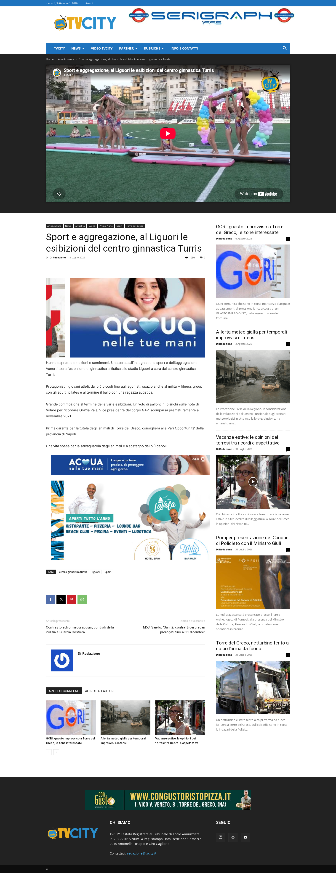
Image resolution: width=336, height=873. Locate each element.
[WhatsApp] (82, 599)
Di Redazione (58, 257)
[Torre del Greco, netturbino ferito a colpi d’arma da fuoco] (253, 687)
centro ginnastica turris (73, 571)
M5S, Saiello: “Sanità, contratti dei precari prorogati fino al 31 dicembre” (174, 629)
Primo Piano (106, 225)
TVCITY (59, 48)
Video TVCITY (102, 48)
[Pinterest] (71, 599)
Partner (126, 48)
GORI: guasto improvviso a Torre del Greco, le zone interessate (249, 229)
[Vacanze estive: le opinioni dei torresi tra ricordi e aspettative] (180, 717)
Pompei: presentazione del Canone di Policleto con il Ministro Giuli (252, 540)
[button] (284, 49)
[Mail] (232, 837)
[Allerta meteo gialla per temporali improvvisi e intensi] (125, 717)
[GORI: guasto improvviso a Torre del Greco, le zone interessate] (71, 717)
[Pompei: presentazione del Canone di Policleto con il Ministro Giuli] (253, 582)
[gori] (130, 465)
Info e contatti (184, 48)
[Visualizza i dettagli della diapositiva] (156, 318)
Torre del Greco (134, 225)
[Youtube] (245, 837)
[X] (61, 599)
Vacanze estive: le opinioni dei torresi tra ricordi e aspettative (248, 440)
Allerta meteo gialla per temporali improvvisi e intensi (251, 334)
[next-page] (56, 752)
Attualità (80, 225)
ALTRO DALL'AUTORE (100, 691)
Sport (119, 225)
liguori (96, 571)
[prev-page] (49, 752)
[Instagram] (220, 837)
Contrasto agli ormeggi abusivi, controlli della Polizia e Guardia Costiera (80, 629)
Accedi (89, 3)
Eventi (92, 225)
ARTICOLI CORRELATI (64, 691)
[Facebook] (50, 599)
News (76, 48)
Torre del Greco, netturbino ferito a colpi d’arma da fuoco (252, 645)
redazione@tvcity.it (141, 853)
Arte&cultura (66, 59)
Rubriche (152, 48)
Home (50, 59)
